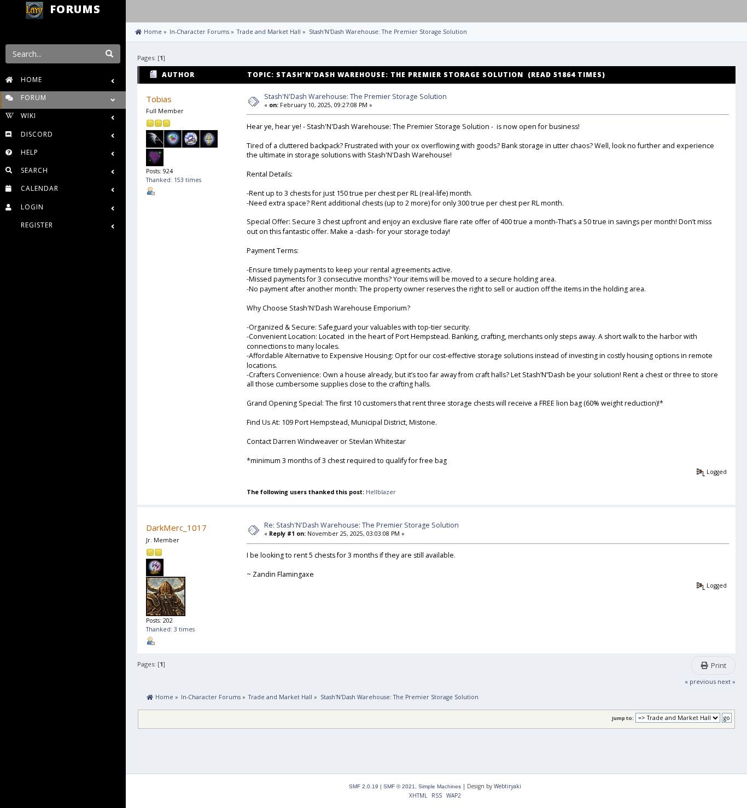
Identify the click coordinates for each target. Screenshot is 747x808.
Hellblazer (381, 492)
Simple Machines (439, 786)
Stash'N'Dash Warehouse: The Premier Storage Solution (355, 96)
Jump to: (623, 718)
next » (726, 681)
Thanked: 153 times (173, 180)
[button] (136, 10)
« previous (700, 681)
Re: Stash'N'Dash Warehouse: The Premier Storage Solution (361, 525)
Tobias (159, 98)
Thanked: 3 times (170, 629)
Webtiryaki (507, 786)
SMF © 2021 (399, 786)
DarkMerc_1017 (176, 527)
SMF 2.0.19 (363, 786)
